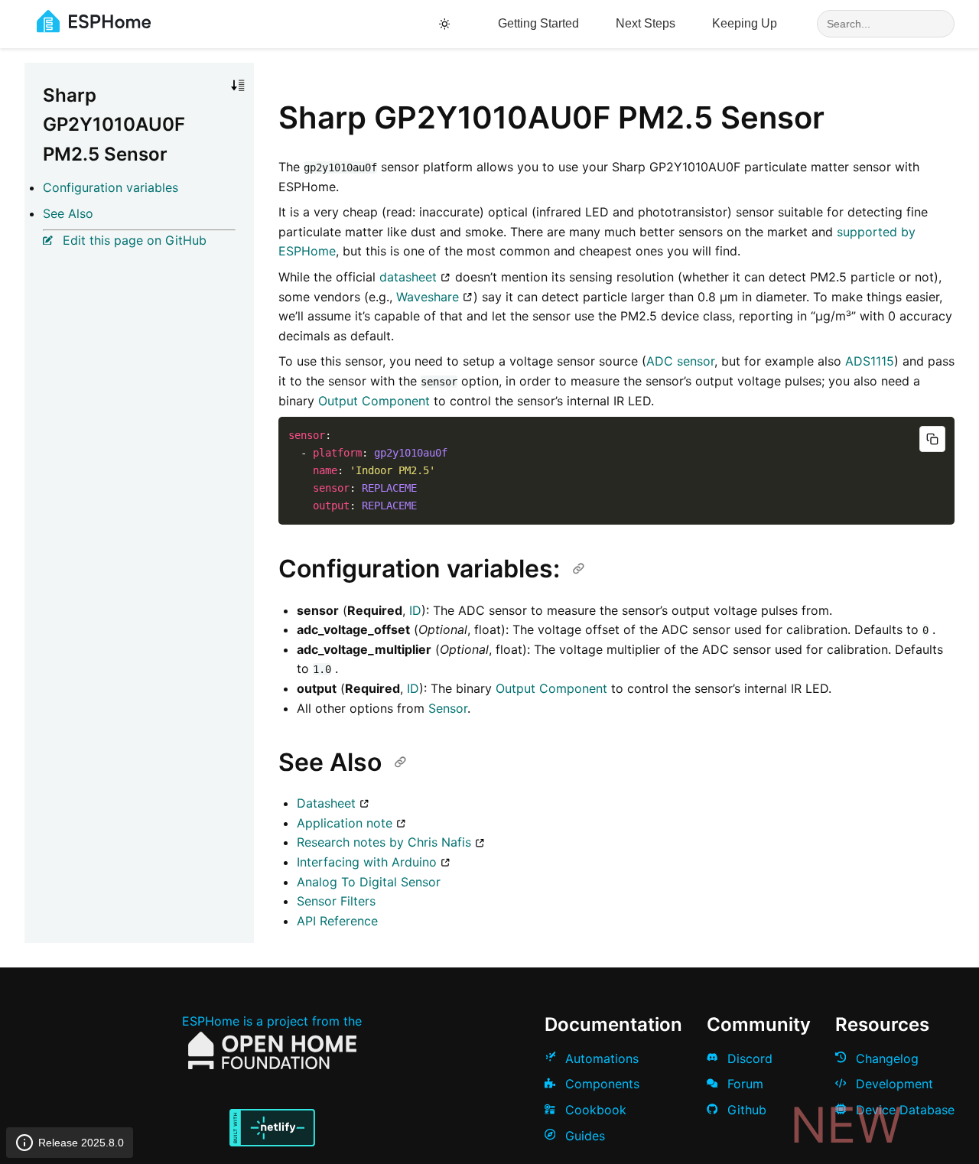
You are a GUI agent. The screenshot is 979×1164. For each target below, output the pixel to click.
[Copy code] (932, 439)
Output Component (374, 400)
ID (415, 610)
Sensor (447, 708)
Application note (344, 823)
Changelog (885, 1058)
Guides (583, 1135)
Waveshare (427, 296)
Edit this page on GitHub (133, 240)
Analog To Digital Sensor (369, 881)
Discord (748, 1058)
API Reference (337, 920)
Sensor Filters (336, 901)
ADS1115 (869, 361)
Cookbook (593, 1109)
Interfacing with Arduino (367, 862)
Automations (600, 1058)
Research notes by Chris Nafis (384, 842)
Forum (743, 1083)
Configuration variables (110, 187)
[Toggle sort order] (238, 85)
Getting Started (538, 23)
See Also (68, 213)
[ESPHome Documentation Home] (94, 28)
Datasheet (326, 803)
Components (600, 1083)
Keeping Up (744, 23)
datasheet (408, 276)
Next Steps (645, 23)
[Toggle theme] (447, 24)
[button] (238, 85)
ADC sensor (680, 361)
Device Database (903, 1109)
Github (745, 1109)
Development (892, 1083)
